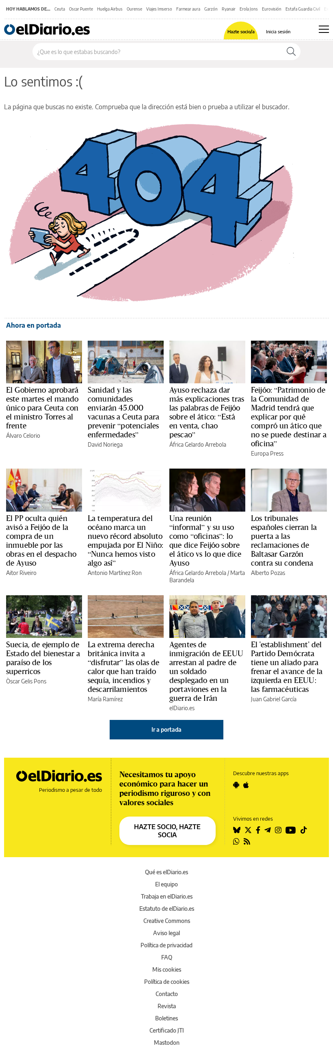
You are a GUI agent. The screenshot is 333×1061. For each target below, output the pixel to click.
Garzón (211, 8)
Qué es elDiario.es (166, 872)
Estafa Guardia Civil (302, 8)
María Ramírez (105, 699)
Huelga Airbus (110, 8)
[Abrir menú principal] (324, 29)
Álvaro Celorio (23, 435)
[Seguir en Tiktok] (303, 830)
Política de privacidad (166, 945)
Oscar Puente (81, 8)
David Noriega (105, 444)
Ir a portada (166, 729)
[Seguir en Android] (236, 785)
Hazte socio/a (241, 31)
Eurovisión (271, 8)
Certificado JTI (166, 1030)
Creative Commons (166, 920)
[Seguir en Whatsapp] (236, 841)
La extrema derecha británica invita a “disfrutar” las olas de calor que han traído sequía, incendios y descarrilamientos (123, 667)
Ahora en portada (33, 325)
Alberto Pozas (268, 572)
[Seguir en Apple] (246, 785)
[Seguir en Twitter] (248, 830)
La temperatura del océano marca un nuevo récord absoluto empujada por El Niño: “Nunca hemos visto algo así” (125, 540)
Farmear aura (188, 8)
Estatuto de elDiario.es (166, 908)
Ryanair (229, 8)
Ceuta (59, 8)
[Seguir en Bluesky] (236, 830)
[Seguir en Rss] (247, 841)
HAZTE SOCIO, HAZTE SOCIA (167, 831)
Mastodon (166, 1042)
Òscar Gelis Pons (26, 681)
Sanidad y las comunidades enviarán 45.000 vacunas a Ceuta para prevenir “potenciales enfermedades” (123, 412)
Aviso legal (166, 932)
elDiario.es (182, 707)
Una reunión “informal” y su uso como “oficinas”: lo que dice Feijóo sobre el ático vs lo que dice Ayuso (205, 540)
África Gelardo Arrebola (197, 444)
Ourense (134, 8)
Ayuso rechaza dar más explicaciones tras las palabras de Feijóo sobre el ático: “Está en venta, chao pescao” (206, 412)
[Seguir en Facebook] (258, 830)
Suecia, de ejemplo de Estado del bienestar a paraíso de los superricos (43, 658)
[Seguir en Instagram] (278, 830)
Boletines (166, 1018)
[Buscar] (291, 51)
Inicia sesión (278, 31)
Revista (167, 1006)
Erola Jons (249, 8)
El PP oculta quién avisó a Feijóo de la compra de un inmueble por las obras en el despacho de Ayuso (41, 540)
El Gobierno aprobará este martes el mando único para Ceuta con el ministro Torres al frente (42, 407)
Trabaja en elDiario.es (166, 896)
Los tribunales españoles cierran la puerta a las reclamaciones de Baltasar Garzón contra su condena (284, 540)
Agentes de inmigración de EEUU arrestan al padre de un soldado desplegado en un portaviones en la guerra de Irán (206, 671)
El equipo (166, 884)
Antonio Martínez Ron (115, 572)
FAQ (166, 957)
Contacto (167, 993)
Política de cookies (166, 981)
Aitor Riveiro (21, 572)
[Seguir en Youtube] (290, 830)
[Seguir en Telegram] (267, 830)
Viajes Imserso (159, 8)
